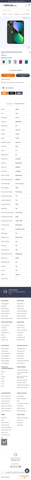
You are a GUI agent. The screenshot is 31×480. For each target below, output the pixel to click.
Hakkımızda (3, 417)
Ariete (2, 386)
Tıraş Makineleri (20, 332)
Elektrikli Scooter (4, 339)
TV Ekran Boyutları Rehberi (22, 370)
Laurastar (3, 376)
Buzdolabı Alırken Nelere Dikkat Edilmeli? (22, 377)
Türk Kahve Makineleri (5, 401)
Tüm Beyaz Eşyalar (5, 303)
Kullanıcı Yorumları (5, 422)
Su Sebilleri (3, 337)
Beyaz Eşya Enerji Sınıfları (22, 380)
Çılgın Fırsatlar (20, 420)
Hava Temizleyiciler (5, 325)
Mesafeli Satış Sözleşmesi (6, 427)
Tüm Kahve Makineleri (5, 396)
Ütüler (18, 401)
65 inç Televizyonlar (5, 360)
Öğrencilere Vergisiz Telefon (22, 417)
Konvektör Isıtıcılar (21, 351)
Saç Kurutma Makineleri (22, 330)
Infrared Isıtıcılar (20, 358)
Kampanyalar (20, 425)
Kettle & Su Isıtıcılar (21, 408)
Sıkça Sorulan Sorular (5, 434)
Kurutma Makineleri (5, 313)
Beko (2, 374)
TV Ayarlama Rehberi (21, 382)
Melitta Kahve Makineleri (6, 408)
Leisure (2, 383)
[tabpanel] (15, 32)
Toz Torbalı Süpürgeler (21, 398)
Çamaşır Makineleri (5, 311)
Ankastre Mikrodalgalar (22, 311)
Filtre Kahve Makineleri (6, 398)
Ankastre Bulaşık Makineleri (23, 318)
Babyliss (3, 371)
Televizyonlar (3, 327)
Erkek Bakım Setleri (21, 339)
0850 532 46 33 (15, 460)
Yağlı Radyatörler (20, 353)
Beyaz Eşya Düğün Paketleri (7, 318)
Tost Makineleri (20, 406)
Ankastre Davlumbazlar (22, 313)
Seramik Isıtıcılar (20, 355)
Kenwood (3, 381)
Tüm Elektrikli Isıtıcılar (21, 348)
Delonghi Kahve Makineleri (6, 406)
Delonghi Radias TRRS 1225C (23, 360)
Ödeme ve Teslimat (5, 425)
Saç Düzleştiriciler (20, 325)
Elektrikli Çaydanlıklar (21, 410)
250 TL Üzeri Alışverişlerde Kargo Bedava (15, 1)
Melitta (2, 378)
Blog (2, 437)
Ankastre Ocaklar (20, 308)
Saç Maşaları (20, 335)
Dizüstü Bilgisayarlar (5, 332)
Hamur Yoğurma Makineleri (23, 403)
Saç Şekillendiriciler (21, 337)
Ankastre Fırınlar (20, 306)
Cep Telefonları (4, 330)
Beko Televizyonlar (5, 348)
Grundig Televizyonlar (5, 353)
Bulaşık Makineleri (5, 308)
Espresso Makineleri (5, 403)
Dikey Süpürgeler (20, 396)
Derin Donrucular (4, 315)
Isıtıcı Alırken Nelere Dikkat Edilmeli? (22, 373)
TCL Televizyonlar (4, 351)
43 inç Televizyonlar (5, 355)
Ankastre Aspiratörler (21, 315)
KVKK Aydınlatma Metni (6, 429)
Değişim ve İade (4, 432)
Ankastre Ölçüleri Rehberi (22, 387)
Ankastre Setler (20, 303)
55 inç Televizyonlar (5, 358)
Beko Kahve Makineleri (6, 410)
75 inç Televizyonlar (5, 363)
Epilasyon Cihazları (21, 327)
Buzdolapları (3, 306)
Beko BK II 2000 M (21, 363)
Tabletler (3, 335)
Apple (2, 53)
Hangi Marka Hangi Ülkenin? (23, 385)
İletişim (2, 420)
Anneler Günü (20, 422)
